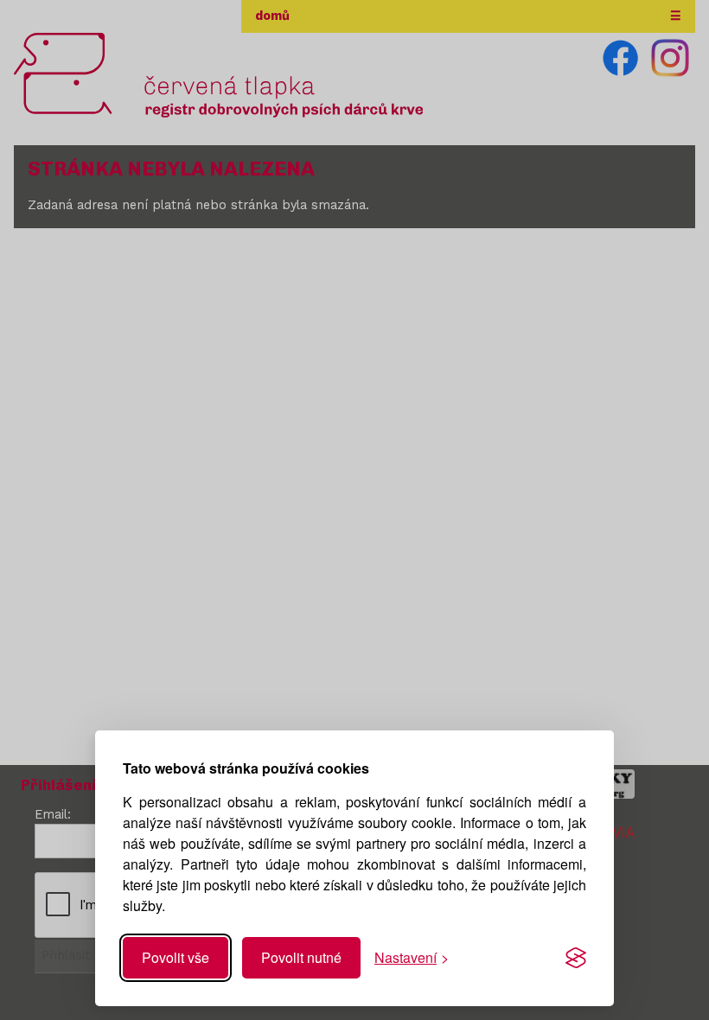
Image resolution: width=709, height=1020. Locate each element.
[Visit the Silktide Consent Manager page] (575, 957)
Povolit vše (175, 957)
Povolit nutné (301, 957)
